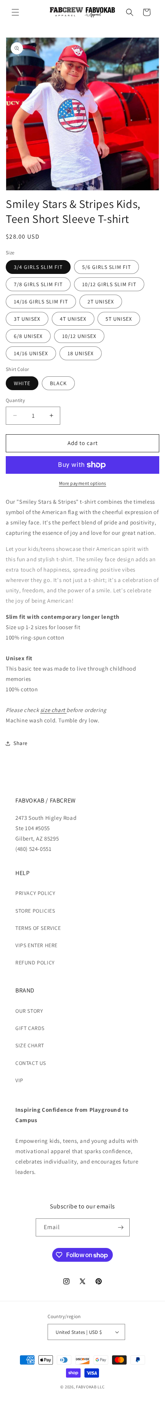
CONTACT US (30, 1063)
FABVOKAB (86, 1386)
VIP (19, 1080)
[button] (15, 12)
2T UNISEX (100, 301)
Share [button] (20, 743)
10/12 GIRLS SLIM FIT (109, 284)
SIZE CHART (29, 1045)
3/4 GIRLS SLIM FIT (38, 267)
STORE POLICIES (35, 910)
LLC (100, 1386)
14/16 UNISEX (31, 353)
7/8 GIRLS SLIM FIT (38, 284)
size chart (53, 710)
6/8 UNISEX (28, 336)
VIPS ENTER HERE (36, 945)
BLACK (58, 383)
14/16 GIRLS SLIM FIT (41, 301)
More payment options (82, 483)
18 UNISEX (81, 353)
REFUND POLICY (35, 962)
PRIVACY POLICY (35, 893)
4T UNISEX (73, 318)
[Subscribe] (120, 1227)
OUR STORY (29, 1010)
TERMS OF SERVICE (38, 928)
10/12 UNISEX (79, 336)
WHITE (22, 383)
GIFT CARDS (30, 1028)
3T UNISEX (27, 318)
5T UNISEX (119, 318)
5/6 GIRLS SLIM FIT (106, 267)
